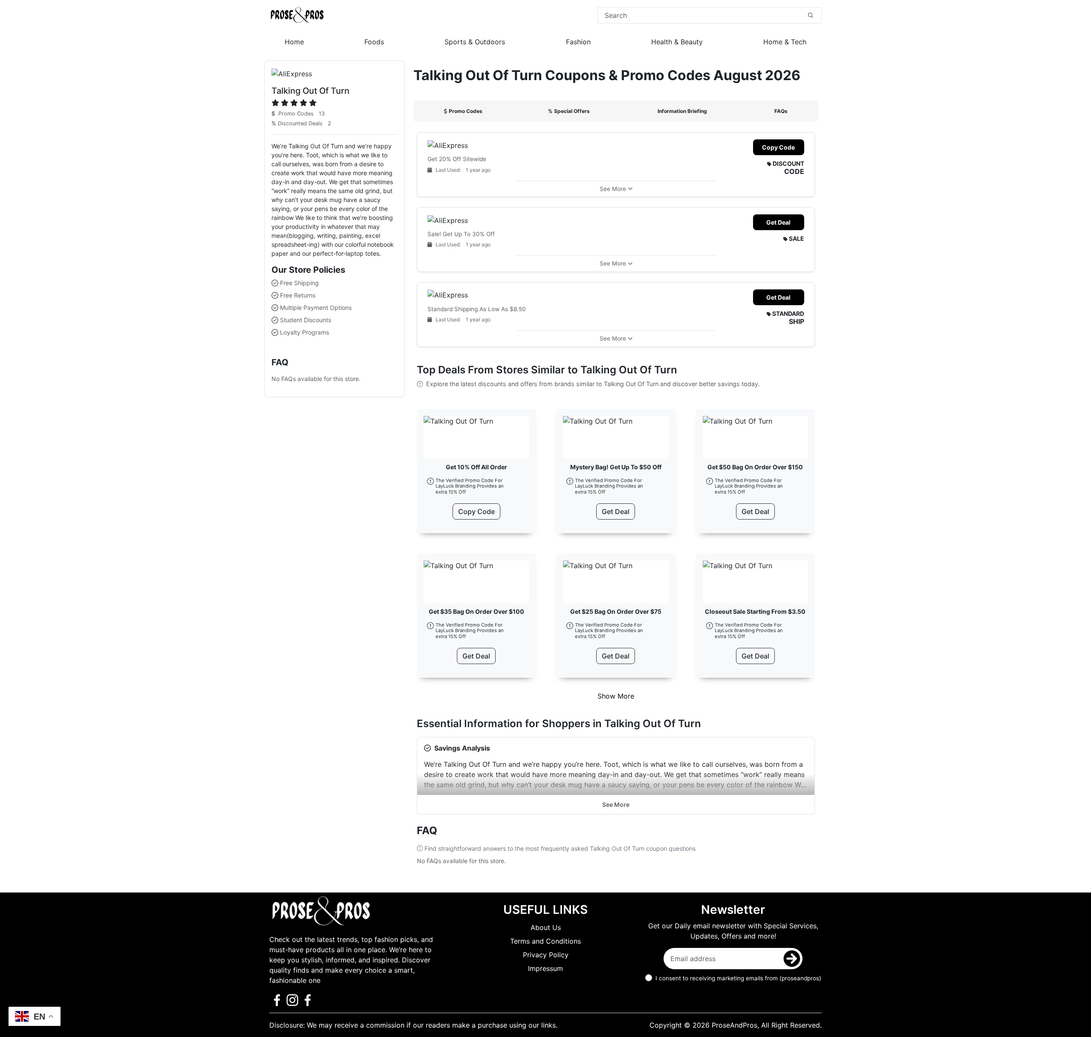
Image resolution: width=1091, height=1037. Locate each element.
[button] (616, 188)
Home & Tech (784, 42)
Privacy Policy (546, 954)
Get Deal (778, 222)
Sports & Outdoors (474, 42)
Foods (374, 42)
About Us (546, 927)
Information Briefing (682, 111)
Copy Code (778, 147)
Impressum (545, 968)
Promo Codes (465, 111)
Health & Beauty (677, 42)
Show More (615, 696)
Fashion (578, 42)
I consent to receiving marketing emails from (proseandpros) (738, 978)
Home (294, 42)
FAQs (781, 111)
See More (615, 804)
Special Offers (569, 111)
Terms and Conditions (545, 941)
